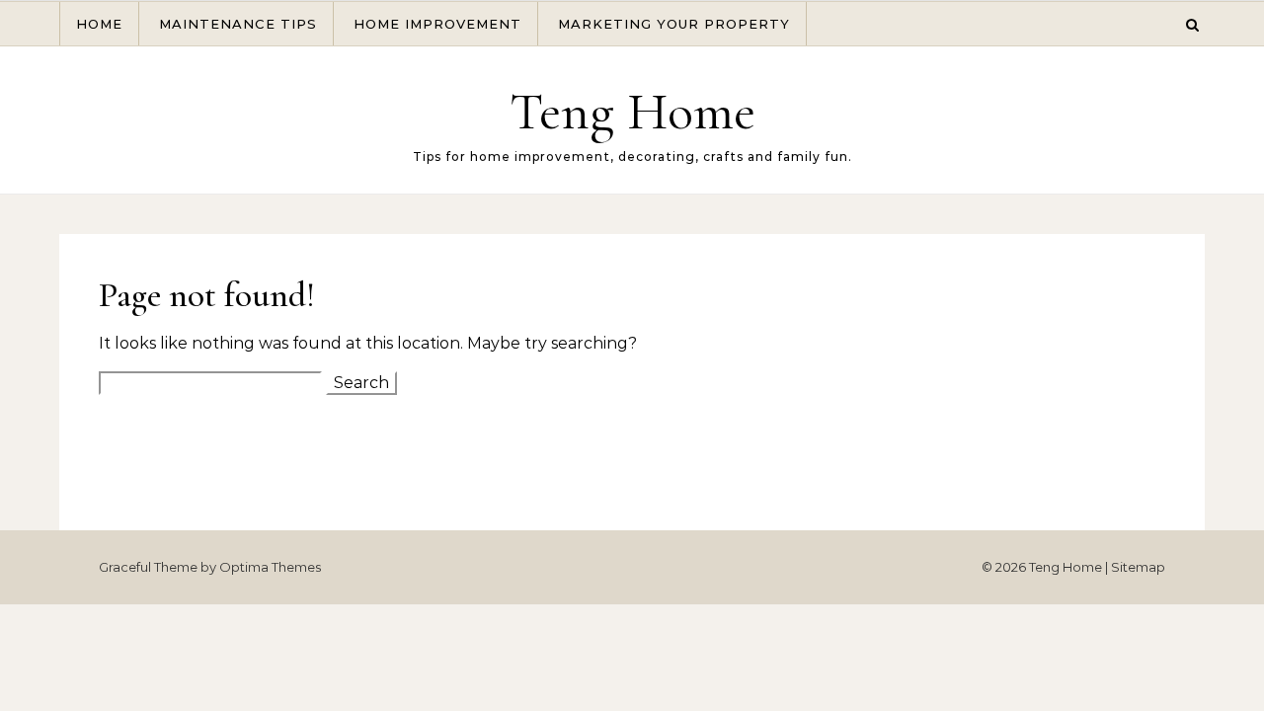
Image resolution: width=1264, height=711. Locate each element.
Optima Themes (270, 567)
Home (99, 24)
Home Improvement (437, 24)
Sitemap (1138, 567)
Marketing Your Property (674, 24)
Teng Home (632, 111)
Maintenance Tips (238, 24)
